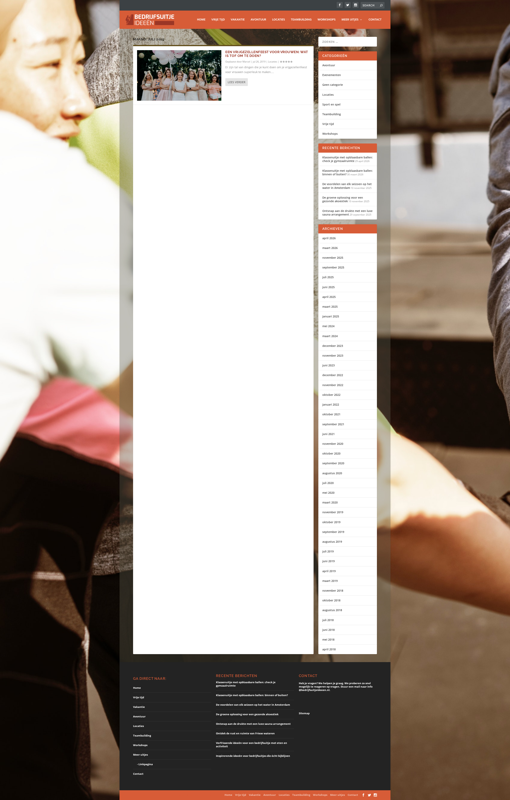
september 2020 (333, 463)
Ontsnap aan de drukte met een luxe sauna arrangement (347, 212)
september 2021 (333, 424)
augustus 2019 (332, 541)
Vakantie (238, 20)
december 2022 (332, 375)
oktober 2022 (331, 395)
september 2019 (333, 532)
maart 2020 (330, 502)
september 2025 (333, 267)
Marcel (246, 61)
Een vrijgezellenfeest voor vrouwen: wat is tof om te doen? (266, 54)
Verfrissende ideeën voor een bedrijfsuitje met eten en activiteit (251, 744)
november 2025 (332, 258)
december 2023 (332, 346)
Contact (375, 20)
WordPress (216, 795)
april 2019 (329, 571)
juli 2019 (328, 551)
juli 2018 (328, 620)
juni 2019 (328, 561)
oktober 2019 (331, 522)
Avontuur (258, 20)
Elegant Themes (165, 795)
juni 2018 (328, 630)
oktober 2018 (331, 600)
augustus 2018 (332, 610)
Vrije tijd (218, 20)
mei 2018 (328, 639)
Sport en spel (331, 104)
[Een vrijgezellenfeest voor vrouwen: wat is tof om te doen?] (179, 75)
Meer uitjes (349, 20)
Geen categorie (332, 85)
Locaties (278, 20)
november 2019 (332, 512)
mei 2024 (328, 326)
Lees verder (236, 82)
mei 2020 (328, 493)
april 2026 (329, 238)
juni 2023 (328, 365)
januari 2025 (330, 316)
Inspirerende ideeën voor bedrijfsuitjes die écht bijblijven (253, 756)
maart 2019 (330, 581)
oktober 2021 (331, 414)
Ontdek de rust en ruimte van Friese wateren (245, 733)
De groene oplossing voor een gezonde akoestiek (342, 199)
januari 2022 (330, 404)
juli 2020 (328, 483)
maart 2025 (330, 306)
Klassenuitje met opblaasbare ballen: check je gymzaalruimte (347, 159)
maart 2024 (330, 336)
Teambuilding (301, 20)
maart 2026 (330, 248)
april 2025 (329, 297)
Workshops (326, 20)
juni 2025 (328, 287)
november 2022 (332, 385)
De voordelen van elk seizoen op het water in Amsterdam (347, 185)
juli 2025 (328, 277)
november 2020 (332, 444)
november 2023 (332, 355)
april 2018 (329, 649)
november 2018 (332, 590)
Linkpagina (145, 764)
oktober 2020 (331, 453)
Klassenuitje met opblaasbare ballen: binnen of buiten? (347, 172)
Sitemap (304, 713)
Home (201, 20)
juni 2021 (328, 434)
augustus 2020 (332, 473)
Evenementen (331, 75)
